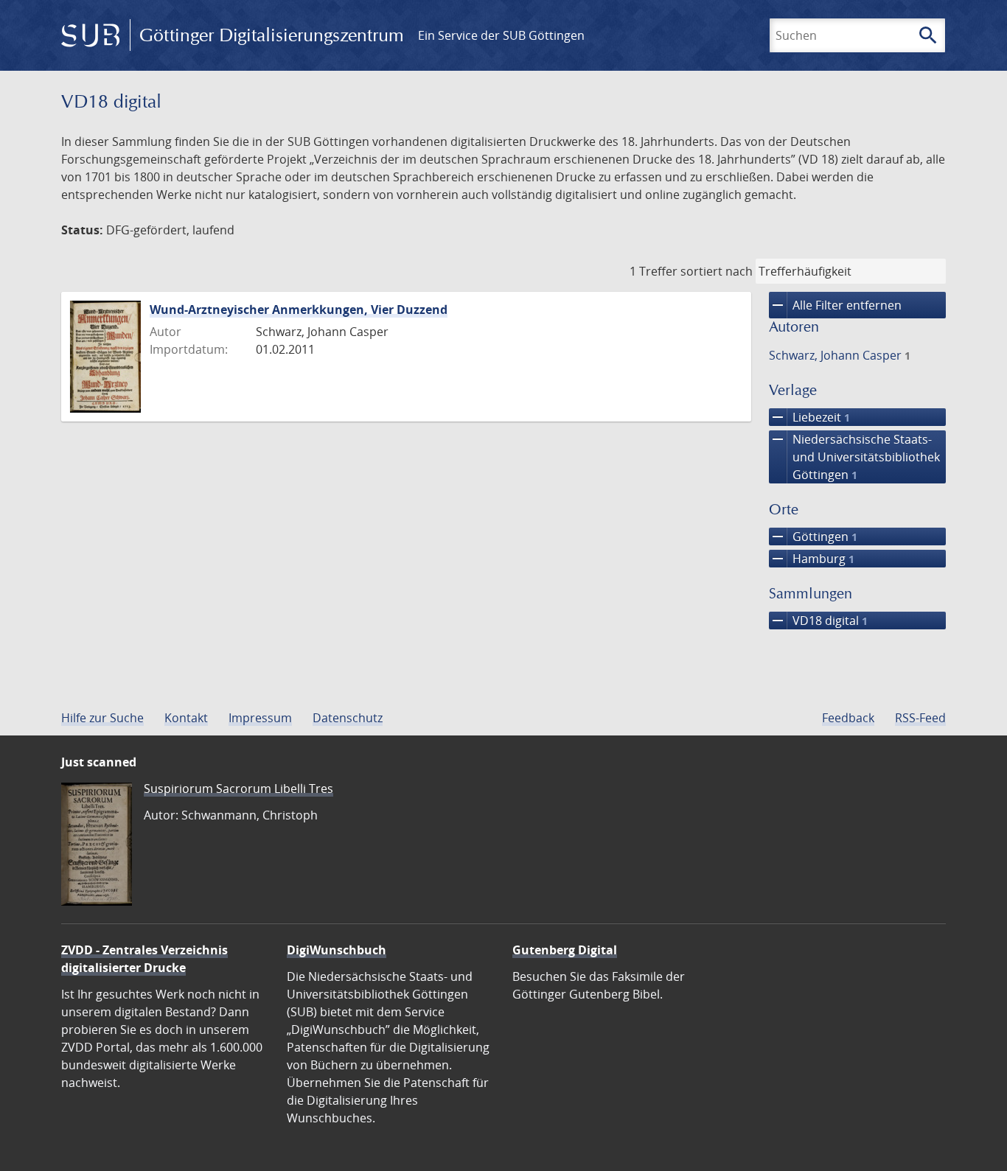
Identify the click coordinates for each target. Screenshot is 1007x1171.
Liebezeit (809, 417)
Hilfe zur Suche (102, 718)
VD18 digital (818, 620)
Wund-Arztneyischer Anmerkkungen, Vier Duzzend (298, 309)
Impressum (260, 718)
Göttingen (813, 536)
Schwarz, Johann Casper (839, 355)
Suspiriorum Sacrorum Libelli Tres (238, 788)
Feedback (848, 718)
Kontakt (186, 718)
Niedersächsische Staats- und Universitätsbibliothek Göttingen (854, 456)
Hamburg (811, 558)
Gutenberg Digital (564, 950)
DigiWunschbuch (336, 950)
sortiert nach (716, 271)
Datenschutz (348, 718)
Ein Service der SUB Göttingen (501, 35)
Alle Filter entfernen (835, 305)
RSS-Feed (920, 718)
